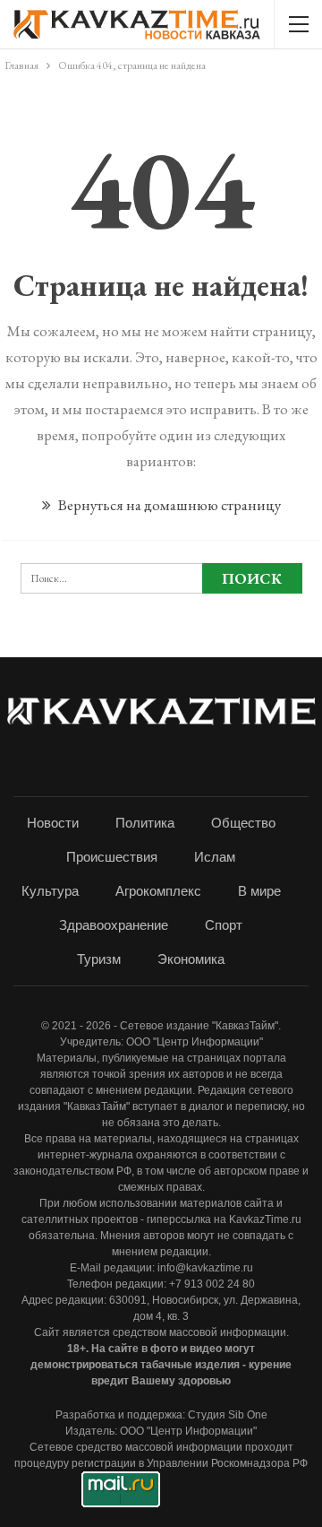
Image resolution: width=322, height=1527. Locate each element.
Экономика (191, 959)
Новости (53, 822)
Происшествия (111, 856)
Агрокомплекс (158, 890)
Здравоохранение (113, 925)
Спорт (223, 925)
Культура (50, 890)
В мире (259, 890)
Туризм (99, 959)
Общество (243, 822)
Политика (144, 822)
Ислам (214, 856)
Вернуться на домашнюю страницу (168, 505)
